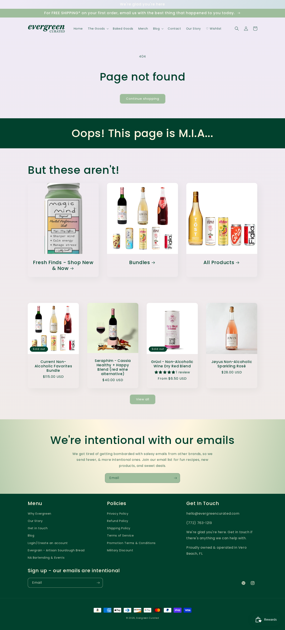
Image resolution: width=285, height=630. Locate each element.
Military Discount (120, 550)
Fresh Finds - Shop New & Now (63, 266)
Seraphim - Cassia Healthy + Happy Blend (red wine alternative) (113, 367)
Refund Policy (117, 521)
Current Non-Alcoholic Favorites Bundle (53, 366)
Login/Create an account (48, 543)
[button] (97, 28)
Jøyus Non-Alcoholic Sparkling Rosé (231, 364)
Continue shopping (142, 98)
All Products (218, 263)
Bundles (139, 263)
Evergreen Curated (147, 618)
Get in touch (38, 528)
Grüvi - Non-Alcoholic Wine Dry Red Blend (172, 364)
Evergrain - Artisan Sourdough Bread (56, 550)
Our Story (35, 521)
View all (142, 399)
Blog (31, 535)
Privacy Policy (117, 514)
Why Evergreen (39, 514)
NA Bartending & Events (46, 558)
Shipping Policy (118, 528)
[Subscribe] (175, 478)
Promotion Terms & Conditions (131, 543)
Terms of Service (120, 535)
